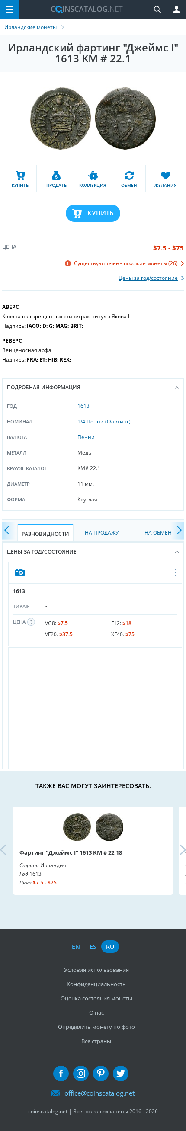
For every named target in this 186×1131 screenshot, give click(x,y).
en (76, 946)
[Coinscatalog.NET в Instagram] (81, 1073)
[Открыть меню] (176, 573)
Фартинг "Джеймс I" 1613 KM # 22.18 (70, 852)
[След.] (177, 530)
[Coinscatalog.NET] (83, 9)
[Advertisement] (95, 708)
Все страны (96, 1041)
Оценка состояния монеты (96, 998)
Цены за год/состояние (42, 551)
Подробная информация (43, 387)
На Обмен (158, 532)
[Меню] (9, 9)
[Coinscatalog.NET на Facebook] (61, 1073)
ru (110, 946)
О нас (96, 1012)
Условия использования (96, 970)
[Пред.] (8, 530)
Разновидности (45, 534)
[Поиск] (157, 9)
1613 (83, 406)
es (93, 946)
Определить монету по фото (96, 1027)
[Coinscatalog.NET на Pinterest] (101, 1073)
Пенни (86, 437)
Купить (100, 212)
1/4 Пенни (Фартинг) (104, 421)
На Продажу (102, 532)
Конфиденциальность (96, 984)
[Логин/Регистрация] (176, 9)
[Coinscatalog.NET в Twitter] (120, 1073)
